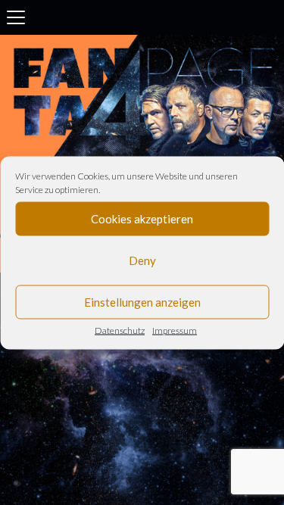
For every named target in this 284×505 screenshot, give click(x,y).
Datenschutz (120, 329)
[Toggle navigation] (16, 17)
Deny (142, 260)
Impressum (174, 329)
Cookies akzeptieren (142, 219)
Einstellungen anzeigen (142, 302)
